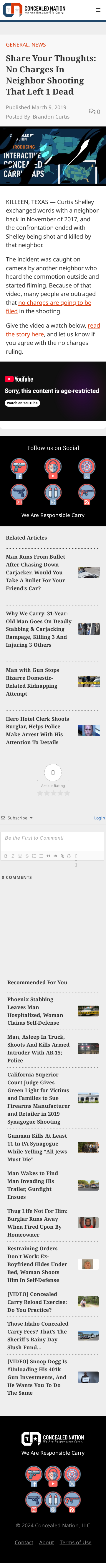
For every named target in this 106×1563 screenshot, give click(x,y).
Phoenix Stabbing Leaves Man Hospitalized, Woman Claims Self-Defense (35, 1011)
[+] (76, 857)
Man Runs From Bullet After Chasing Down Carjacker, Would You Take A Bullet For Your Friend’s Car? (35, 572)
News (39, 44)
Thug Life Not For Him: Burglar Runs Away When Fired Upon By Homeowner (37, 1222)
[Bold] (5, 856)
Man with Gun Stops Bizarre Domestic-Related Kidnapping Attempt (32, 681)
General (17, 44)
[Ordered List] (33, 856)
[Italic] (12, 856)
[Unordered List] (40, 856)
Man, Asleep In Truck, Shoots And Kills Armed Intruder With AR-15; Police (38, 1048)
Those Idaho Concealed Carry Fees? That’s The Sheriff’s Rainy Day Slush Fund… (37, 1335)
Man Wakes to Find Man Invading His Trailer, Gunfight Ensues (32, 1185)
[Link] (62, 856)
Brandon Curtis (51, 116)
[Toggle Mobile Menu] (98, 10)
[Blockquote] (48, 856)
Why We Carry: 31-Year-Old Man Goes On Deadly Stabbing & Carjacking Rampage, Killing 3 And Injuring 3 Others (39, 629)
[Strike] (26, 856)
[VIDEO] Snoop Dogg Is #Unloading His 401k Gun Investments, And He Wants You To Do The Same (37, 1377)
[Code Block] (55, 856)
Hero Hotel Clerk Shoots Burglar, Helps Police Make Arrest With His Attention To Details (37, 730)
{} (69, 856)
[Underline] (19, 856)
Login (99, 818)
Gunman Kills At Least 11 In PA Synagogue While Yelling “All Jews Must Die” (37, 1147)
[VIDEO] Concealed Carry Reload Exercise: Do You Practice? (37, 1301)
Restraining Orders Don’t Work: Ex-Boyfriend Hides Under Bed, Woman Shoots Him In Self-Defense (37, 1264)
